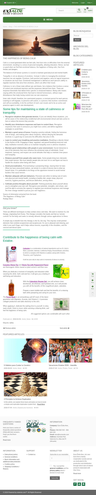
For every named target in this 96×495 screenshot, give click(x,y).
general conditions (56, 468)
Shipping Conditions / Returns (11, 468)
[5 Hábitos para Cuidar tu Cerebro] (76, 72)
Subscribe (54, 478)
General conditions (10, 457)
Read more (7, 440)
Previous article (10, 328)
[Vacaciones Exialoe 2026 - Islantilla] (76, 83)
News (28, 319)
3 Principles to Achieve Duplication (86, 95)
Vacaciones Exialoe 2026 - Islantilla (87, 83)
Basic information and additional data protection (11, 461)
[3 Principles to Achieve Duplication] (76, 95)
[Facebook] (75, 484)
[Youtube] (79, 484)
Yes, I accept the (58, 466)
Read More (41, 404)
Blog (10, 26)
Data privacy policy (10, 454)
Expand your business (25, 408)
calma (11, 323)
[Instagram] (83, 484)
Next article (64, 328)
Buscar (77, 40)
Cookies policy (9, 464)
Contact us (30, 454)
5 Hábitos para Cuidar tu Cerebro (87, 72)
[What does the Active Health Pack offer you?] (76, 107)
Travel (70, 368)
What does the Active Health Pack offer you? (87, 107)
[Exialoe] (14, 11)
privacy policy (55, 470)
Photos (65, 368)
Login (83, 3)
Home (5, 26)
